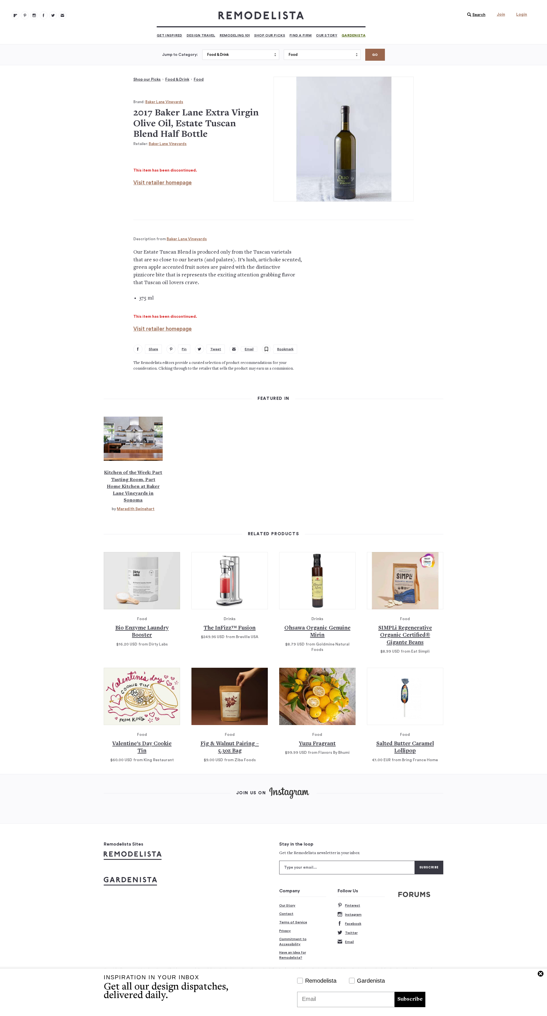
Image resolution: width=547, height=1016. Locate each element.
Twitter (351, 932)
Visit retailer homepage (162, 183)
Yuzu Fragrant (317, 744)
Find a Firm (300, 35)
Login (521, 15)
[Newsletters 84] (62, 15)
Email (349, 942)
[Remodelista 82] (44, 15)
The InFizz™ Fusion (230, 628)
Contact (286, 913)
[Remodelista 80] (25, 15)
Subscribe (410, 999)
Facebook (353, 923)
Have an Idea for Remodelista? (292, 955)
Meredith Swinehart (135, 509)
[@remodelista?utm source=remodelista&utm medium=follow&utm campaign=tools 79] (15, 15)
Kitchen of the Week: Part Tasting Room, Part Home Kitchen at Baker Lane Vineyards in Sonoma (133, 486)
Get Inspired (169, 35)
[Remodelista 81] (34, 15)
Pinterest (352, 905)
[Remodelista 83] (53, 15)
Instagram (353, 914)
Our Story (326, 35)
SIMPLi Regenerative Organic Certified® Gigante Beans (405, 635)
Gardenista (354, 35)
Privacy (285, 930)
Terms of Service (293, 922)
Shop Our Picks (269, 35)
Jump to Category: (180, 55)
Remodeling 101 (235, 35)
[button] (474, 15)
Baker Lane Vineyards (164, 102)
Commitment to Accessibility (293, 941)
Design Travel (201, 35)
